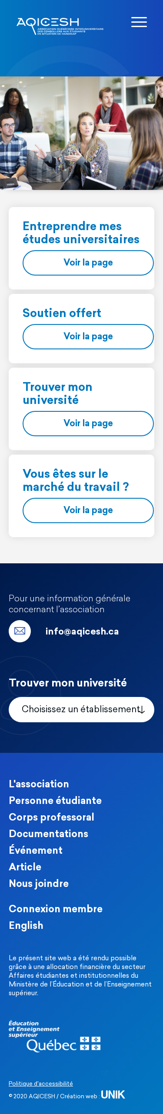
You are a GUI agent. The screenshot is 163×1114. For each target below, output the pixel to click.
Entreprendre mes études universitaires (81, 233)
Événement (36, 851)
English (26, 926)
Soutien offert (62, 314)
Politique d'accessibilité (41, 1084)
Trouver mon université (58, 394)
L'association (39, 785)
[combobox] (81, 709)
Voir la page (88, 263)
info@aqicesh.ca (82, 632)
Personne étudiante (55, 802)
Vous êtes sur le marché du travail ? (76, 481)
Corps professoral (51, 818)
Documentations (48, 835)
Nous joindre (39, 884)
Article (25, 868)
